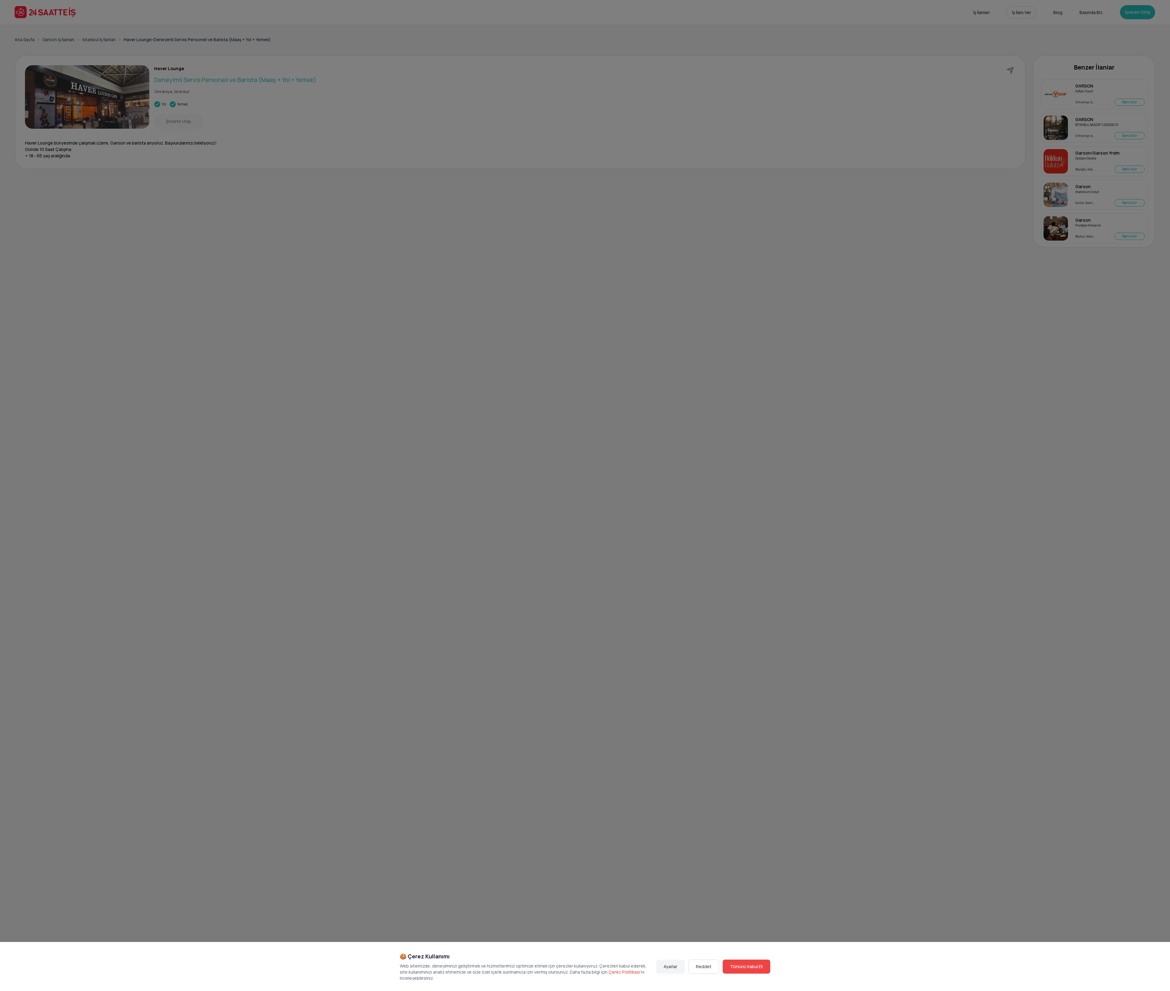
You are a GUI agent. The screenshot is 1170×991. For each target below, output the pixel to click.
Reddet (703, 966)
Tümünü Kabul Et (746, 966)
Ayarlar (670, 966)
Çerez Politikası (624, 972)
